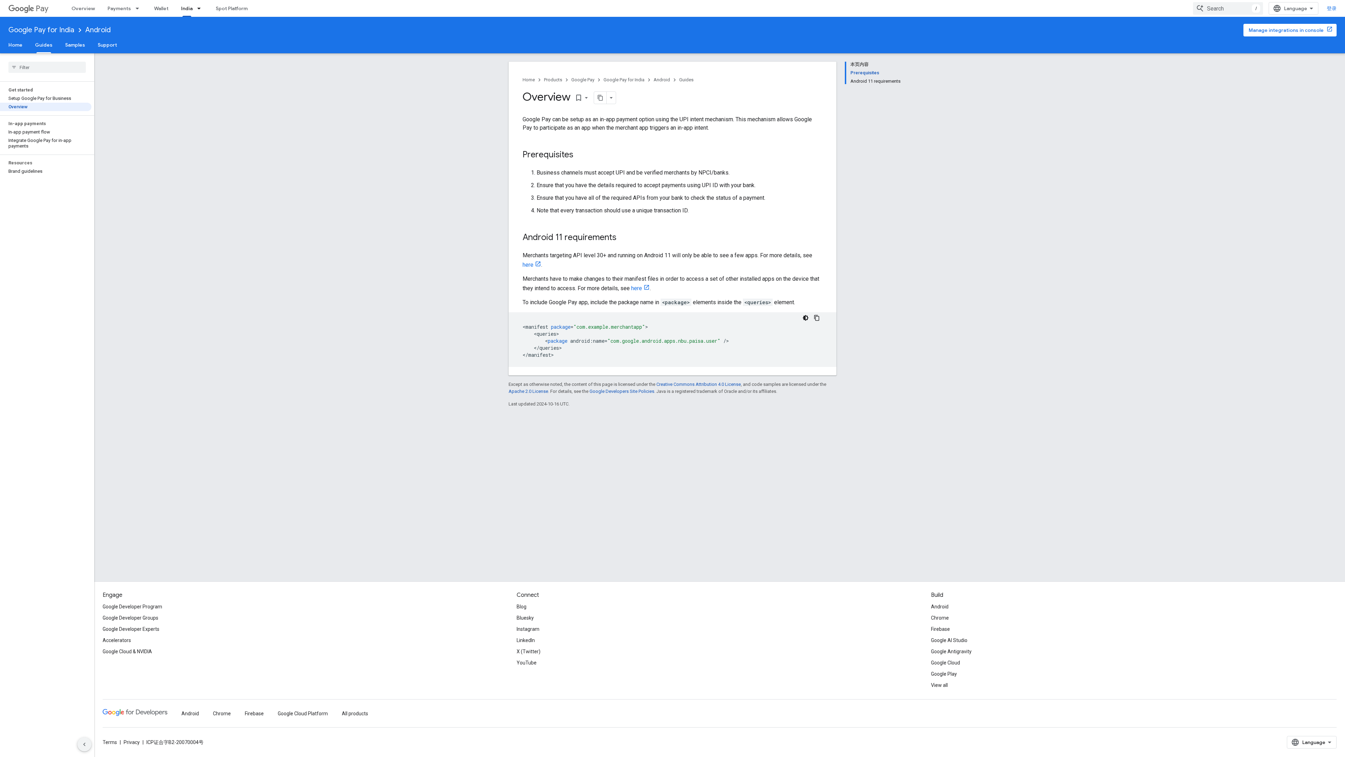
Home (15, 45)
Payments (119, 8)
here (528, 264)
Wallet (161, 8)
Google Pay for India (41, 30)
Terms (110, 742)
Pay (42, 8)
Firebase (940, 629)
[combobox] (1228, 8)
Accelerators (117, 640)
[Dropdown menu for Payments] (139, 8)
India (187, 8)
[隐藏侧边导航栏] (84, 744)
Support (107, 45)
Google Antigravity (951, 651)
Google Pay (582, 79)
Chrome (940, 618)
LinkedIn (526, 640)
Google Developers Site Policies (621, 391)
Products (553, 79)
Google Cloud (945, 663)
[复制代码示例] (816, 317)
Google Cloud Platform (303, 713)
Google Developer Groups (130, 618)
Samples (75, 45)
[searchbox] (47, 67)
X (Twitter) (528, 651)
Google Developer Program (132, 606)
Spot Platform (232, 8)
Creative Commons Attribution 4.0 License (698, 384)
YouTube (527, 663)
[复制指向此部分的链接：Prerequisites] (580, 155)
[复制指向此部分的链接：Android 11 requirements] (623, 238)
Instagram (528, 629)
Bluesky (525, 618)
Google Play (944, 674)
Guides (44, 45)
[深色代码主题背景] (805, 317)
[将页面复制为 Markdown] (600, 98)
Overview (83, 8)
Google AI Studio (949, 640)
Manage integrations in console (1286, 30)
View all (939, 685)
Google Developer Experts (131, 629)
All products (355, 713)
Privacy (132, 742)
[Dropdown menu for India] (201, 8)
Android (98, 30)
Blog (521, 606)
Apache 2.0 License (528, 391)
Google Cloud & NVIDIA (127, 651)
